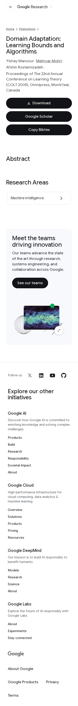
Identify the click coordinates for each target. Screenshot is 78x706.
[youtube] (52, 375)
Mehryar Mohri (49, 61)
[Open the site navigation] (10, 7)
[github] (63, 375)
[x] (30, 375)
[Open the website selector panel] (51, 7)
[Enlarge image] (59, 330)
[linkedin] (41, 375)
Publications (27, 29)
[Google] (16, 654)
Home (10, 29)
